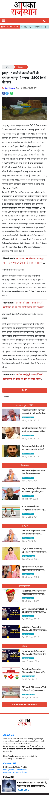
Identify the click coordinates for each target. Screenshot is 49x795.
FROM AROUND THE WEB (24, 704)
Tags (24, 390)
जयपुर (6, 396)
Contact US (9, 763)
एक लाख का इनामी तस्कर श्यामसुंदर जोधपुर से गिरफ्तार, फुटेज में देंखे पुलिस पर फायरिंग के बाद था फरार (24, 263)
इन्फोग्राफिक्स (24, 586)
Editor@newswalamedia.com (15, 770)
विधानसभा (24, 465)
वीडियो (24, 646)
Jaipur (20, 67)
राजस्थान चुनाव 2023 (24, 405)
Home (7, 67)
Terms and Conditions (24, 793)
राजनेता (24, 526)
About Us (8, 734)
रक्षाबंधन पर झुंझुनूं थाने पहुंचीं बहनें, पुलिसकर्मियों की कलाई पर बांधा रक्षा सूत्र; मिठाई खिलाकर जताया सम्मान (23, 379)
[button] (3, 20)
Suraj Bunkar (10, 88)
